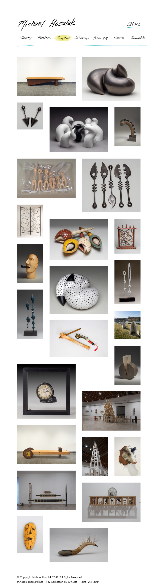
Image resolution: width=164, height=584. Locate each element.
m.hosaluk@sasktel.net (30, 582)
